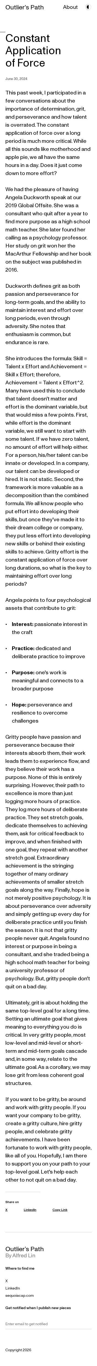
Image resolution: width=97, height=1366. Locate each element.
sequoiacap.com (19, 1295)
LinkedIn (12, 1288)
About (70, 7)
